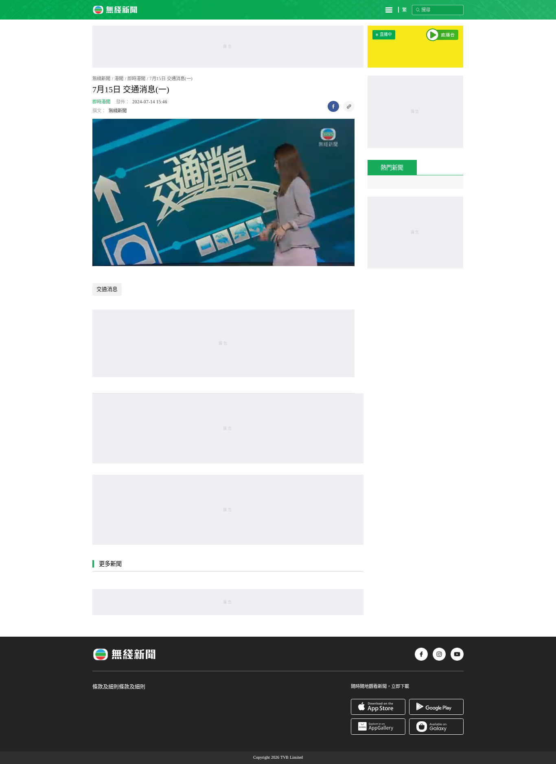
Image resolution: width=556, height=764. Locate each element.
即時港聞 (136, 78)
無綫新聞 (101, 78)
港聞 (118, 78)
